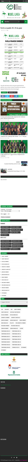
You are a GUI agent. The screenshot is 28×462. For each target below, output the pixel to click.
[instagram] (23, 1)
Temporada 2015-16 (16, 333)
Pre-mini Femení (6, 282)
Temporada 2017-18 (16, 336)
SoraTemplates (23, 460)
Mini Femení (5, 277)
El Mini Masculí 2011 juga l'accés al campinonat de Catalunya (12, 155)
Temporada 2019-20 (16, 339)
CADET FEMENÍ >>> (5, 229)
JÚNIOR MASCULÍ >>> (17, 243)
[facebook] (26, 1)
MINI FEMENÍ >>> (5, 234)
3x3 (11, 309)
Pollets (12, 323)
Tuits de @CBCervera (6, 385)
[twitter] (25, 1)
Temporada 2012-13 (5, 331)
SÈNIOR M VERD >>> (17, 241)
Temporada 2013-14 (16, 331)
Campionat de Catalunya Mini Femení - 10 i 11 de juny (13, 136)
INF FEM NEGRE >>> (5, 232)
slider (21, 328)
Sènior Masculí (5, 290)
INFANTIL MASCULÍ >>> (17, 246)
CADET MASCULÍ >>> (6, 246)
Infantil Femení (6, 266)
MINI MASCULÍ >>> (5, 248)
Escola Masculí (5, 264)
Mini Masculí (5, 279)
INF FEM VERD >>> (16, 232)
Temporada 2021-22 (16, 342)
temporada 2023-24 (16, 344)
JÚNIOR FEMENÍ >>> (16, 227)
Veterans (4, 295)
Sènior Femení (5, 287)
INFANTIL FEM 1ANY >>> (16, 229)
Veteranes (4, 293)
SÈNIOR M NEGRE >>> (6, 241)
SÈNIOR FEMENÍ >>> (5, 227)
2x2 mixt (7, 309)
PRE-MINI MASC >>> (15, 248)
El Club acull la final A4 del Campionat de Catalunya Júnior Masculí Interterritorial (13, 117)
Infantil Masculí (6, 269)
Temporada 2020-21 (5, 342)
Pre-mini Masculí (6, 285)
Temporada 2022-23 (12, 92)
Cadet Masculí (5, 258)
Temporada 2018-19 (5, 339)
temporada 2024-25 (5, 347)
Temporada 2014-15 (5, 333)
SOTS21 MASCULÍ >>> (6, 243)
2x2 (2, 309)
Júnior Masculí (5, 274)
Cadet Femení (5, 256)
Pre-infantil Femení (21, 323)
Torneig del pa (15, 347)
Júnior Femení (5, 272)
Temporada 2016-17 (5, 336)
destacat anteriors (15, 312)
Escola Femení (5, 261)
